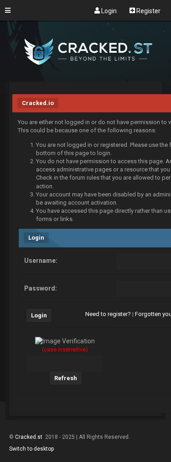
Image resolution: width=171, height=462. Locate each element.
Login (108, 10)
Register (148, 10)
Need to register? (108, 314)
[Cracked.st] (85, 77)
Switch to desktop (31, 449)
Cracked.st (29, 437)
